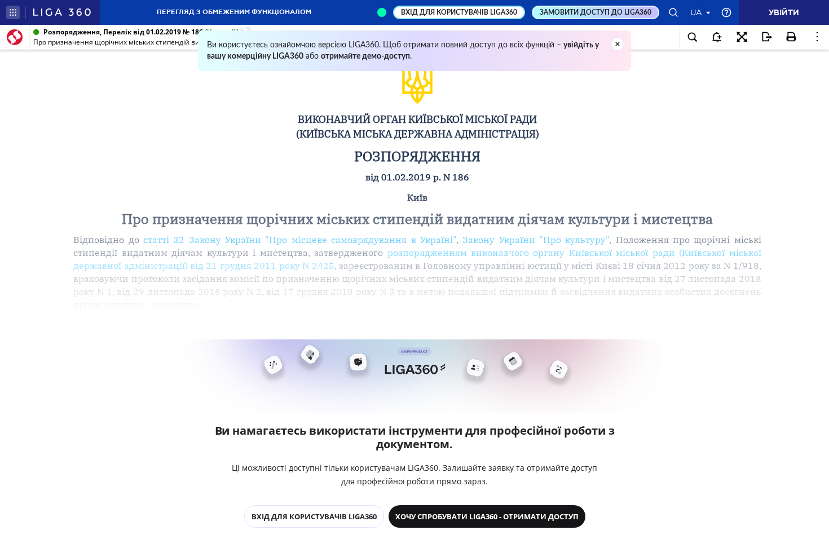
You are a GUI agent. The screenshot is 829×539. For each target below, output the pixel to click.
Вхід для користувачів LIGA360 (314, 516)
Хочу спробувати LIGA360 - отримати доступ (487, 516)
